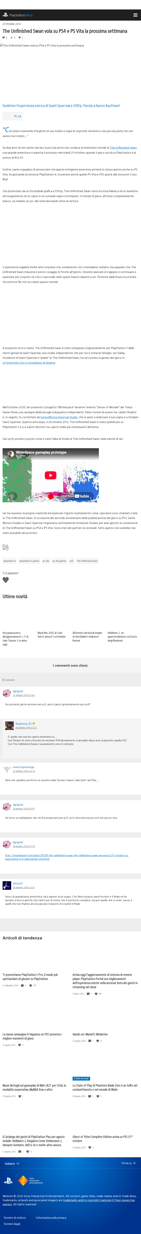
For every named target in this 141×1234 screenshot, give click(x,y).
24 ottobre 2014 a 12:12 (26, 727)
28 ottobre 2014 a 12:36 (23, 887)
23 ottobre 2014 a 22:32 (24, 771)
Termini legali (11, 1224)
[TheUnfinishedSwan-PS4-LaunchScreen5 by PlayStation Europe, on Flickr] (70, 385)
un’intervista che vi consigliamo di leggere (29, 362)
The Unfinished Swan (123, 147)
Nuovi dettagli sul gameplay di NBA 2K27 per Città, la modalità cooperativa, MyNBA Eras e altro (34, 1087)
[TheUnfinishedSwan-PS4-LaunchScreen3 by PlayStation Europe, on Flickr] (70, 223)
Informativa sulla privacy (51, 1217)
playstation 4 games (29, 560)
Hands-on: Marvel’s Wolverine (90, 1034)
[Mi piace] (31, 985)
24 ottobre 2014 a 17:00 (24, 846)
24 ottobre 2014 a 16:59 (23, 808)
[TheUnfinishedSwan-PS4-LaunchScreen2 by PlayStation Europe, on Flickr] (70, 330)
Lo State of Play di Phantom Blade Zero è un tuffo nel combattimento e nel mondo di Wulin (105, 1087)
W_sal (17, 116)
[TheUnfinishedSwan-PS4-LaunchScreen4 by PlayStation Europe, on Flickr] (70, 249)
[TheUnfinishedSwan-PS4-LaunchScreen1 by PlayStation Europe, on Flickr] (70, 304)
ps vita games (59, 560)
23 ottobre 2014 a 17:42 (24, 695)
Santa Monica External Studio (58, 417)
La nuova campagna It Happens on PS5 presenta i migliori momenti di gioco (32, 1036)
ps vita (46, 560)
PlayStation (21, 15)
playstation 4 (9, 560)
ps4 (71, 560)
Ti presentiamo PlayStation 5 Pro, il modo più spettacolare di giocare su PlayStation (30, 977)
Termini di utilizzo (14, 1217)
